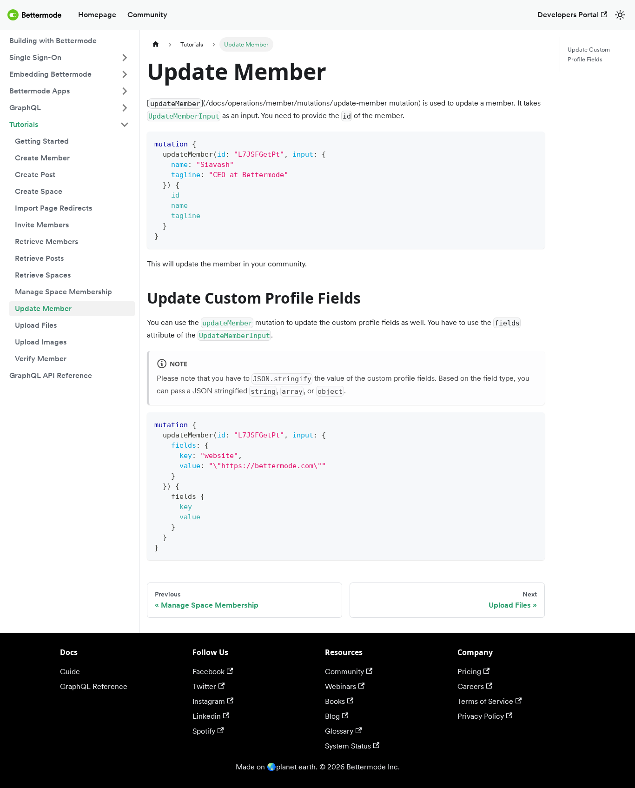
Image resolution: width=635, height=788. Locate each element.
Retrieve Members (46, 241)
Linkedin (206, 716)
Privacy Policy (480, 716)
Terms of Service (485, 701)
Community (147, 14)
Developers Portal (568, 14)
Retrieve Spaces (43, 275)
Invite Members (42, 224)
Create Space (38, 191)
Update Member (43, 308)
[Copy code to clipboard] (534, 143)
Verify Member (40, 358)
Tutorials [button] (23, 124)
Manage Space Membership (63, 291)
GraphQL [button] (25, 107)
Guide (70, 671)
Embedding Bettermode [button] (50, 74)
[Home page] (156, 44)
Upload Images (40, 342)
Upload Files (36, 325)
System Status (348, 746)
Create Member (42, 157)
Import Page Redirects (53, 208)
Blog (332, 716)
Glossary (339, 731)
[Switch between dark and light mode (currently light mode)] (620, 14)
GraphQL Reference (93, 686)
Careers (470, 686)
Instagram (208, 701)
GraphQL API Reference (50, 375)
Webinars (340, 686)
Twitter (204, 686)
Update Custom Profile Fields (589, 54)
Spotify (203, 731)
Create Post (35, 174)
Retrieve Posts (39, 258)
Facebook (208, 671)
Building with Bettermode (53, 40)
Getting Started (42, 141)
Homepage (97, 14)
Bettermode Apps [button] (39, 90)
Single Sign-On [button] (35, 57)
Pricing (469, 671)
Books (335, 701)
